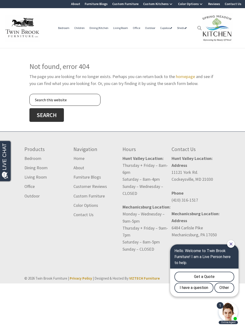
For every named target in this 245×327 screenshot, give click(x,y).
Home (78, 158)
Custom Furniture (125, 4)
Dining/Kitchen (98, 28)
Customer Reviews (90, 186)
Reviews (214, 4)
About (75, 4)
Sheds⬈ (182, 28)
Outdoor (150, 28)
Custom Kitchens (156, 4)
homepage (185, 76)
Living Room (120, 28)
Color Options (188, 4)
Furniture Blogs (96, 4)
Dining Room (36, 167)
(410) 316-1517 (185, 200)
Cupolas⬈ (166, 28)
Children (79, 28)
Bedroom (63, 28)
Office (136, 28)
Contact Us (233, 4)
